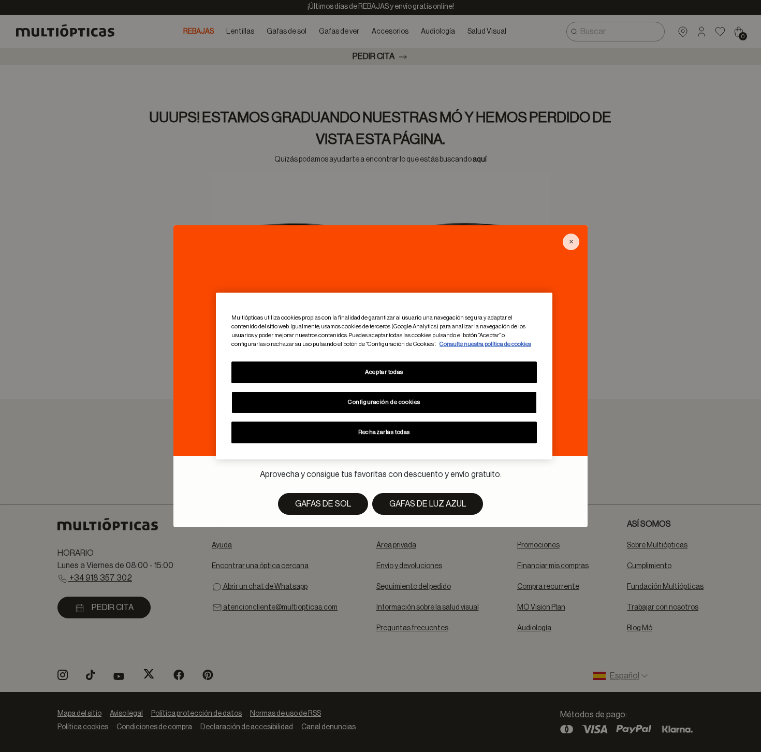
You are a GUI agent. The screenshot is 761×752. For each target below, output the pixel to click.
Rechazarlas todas (384, 432)
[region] (384, 376)
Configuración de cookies (384, 402)
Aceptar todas (384, 372)
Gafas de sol (323, 504)
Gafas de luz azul (427, 504)
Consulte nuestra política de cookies (485, 344)
